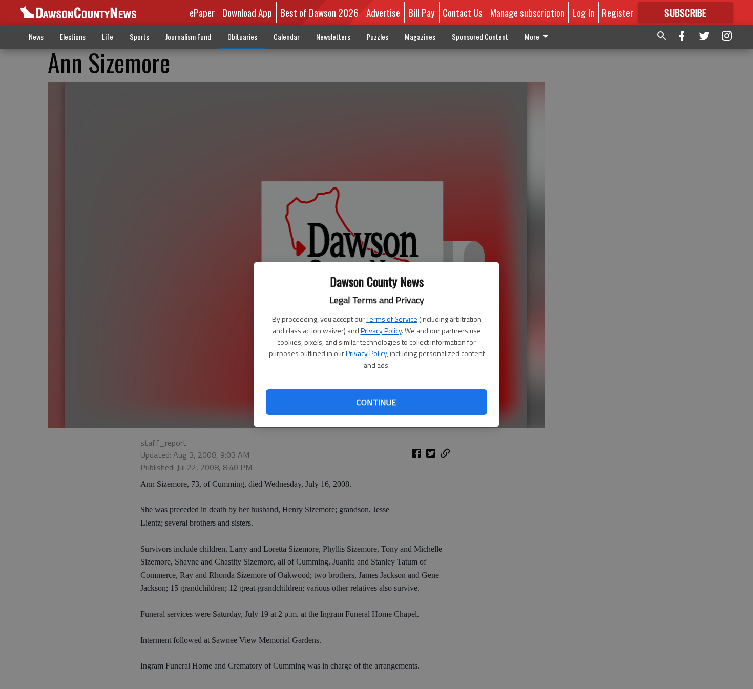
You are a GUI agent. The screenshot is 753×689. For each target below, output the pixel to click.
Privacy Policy (381, 330)
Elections (73, 36)
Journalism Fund (188, 36)
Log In (583, 12)
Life (107, 36)
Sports (139, 36)
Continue (376, 402)
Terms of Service (391, 319)
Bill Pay (421, 12)
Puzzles (377, 36)
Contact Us (463, 12)
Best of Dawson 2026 (319, 12)
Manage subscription (527, 12)
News (36, 36)
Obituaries (242, 36)
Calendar (287, 36)
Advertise (383, 12)
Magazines (420, 36)
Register (617, 12)
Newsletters (333, 36)
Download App (247, 12)
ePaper (202, 12)
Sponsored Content (480, 36)
